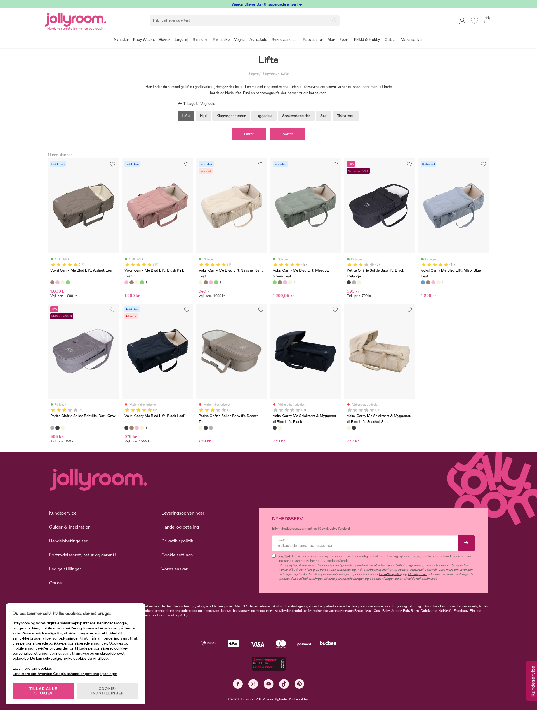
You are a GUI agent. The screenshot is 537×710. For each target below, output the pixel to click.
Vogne (253, 73)
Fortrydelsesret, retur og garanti (82, 555)
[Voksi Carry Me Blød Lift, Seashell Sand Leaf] (63, 282)
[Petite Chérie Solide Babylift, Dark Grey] (354, 282)
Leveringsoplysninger (183, 513)
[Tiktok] (284, 684)
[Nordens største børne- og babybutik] (75, 18)
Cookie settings (177, 555)
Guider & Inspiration (70, 527)
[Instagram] (253, 684)
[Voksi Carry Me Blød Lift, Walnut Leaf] (52, 282)
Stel (323, 115)
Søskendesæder (296, 115)
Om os (55, 583)
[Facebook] (238, 684)
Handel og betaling (180, 527)
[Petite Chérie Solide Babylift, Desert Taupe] (359, 282)
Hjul (203, 115)
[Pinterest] (299, 684)
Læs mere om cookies (32, 668)
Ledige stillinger (65, 569)
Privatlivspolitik (177, 541)
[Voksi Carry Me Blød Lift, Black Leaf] (126, 428)
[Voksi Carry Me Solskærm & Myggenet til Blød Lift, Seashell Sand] (280, 428)
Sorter (288, 134)
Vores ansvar (174, 569)
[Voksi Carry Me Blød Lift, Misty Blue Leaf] (423, 282)
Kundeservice (62, 513)
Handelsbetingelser (68, 541)
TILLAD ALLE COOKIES (43, 691)
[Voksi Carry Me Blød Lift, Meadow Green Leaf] (68, 282)
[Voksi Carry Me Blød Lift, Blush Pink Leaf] (57, 282)
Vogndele (270, 73)
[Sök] (333, 20)
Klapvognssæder (231, 115)
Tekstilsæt (346, 115)
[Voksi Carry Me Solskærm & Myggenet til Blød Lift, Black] (275, 428)
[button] (474, 21)
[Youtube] (269, 684)
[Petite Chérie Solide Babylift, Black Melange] (349, 282)
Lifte (284, 73)
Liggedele (264, 115)
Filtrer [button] (249, 134)
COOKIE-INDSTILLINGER (107, 691)
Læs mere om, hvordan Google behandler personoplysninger (65, 673)
